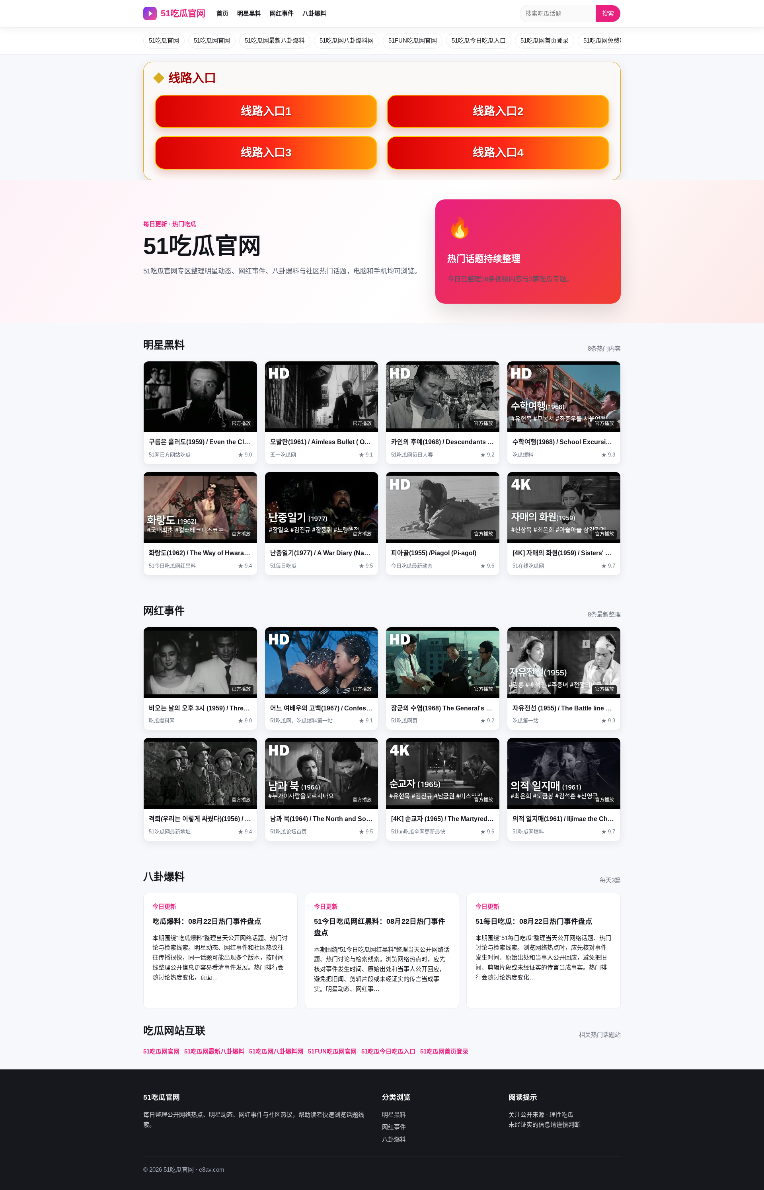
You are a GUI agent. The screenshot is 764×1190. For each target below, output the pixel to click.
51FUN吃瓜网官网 (412, 40)
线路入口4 (498, 152)
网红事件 (282, 13)
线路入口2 (498, 111)
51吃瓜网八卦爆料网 (347, 40)
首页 (222, 13)
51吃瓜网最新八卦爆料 (275, 40)
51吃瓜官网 (183, 13)
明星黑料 (249, 13)
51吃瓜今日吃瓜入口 (479, 40)
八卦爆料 (314, 13)
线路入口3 (266, 152)
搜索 (608, 13)
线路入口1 (266, 111)
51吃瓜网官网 (212, 40)
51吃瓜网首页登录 (544, 40)
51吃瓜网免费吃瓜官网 (613, 40)
